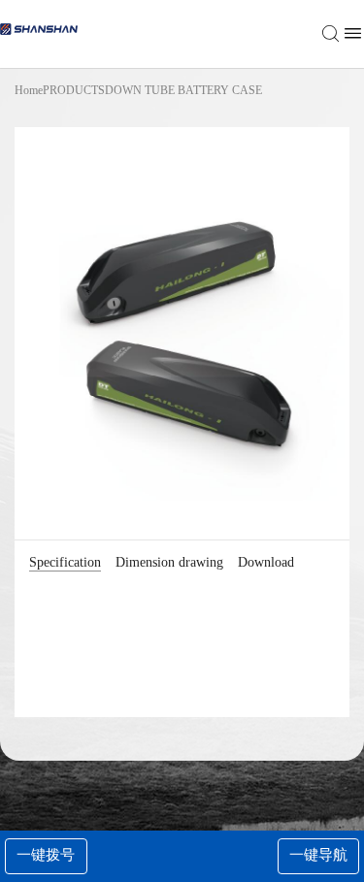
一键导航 (318, 855)
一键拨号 (46, 855)
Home (29, 90)
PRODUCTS (74, 90)
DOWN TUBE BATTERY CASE (183, 90)
